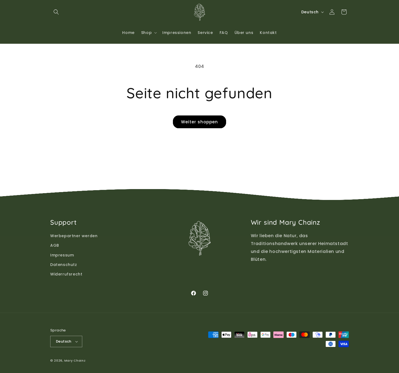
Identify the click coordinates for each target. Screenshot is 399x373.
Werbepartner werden (73, 236)
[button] (56, 12)
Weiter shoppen (199, 122)
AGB (54, 245)
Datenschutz (63, 264)
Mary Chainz (75, 360)
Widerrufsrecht (66, 274)
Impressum (62, 255)
